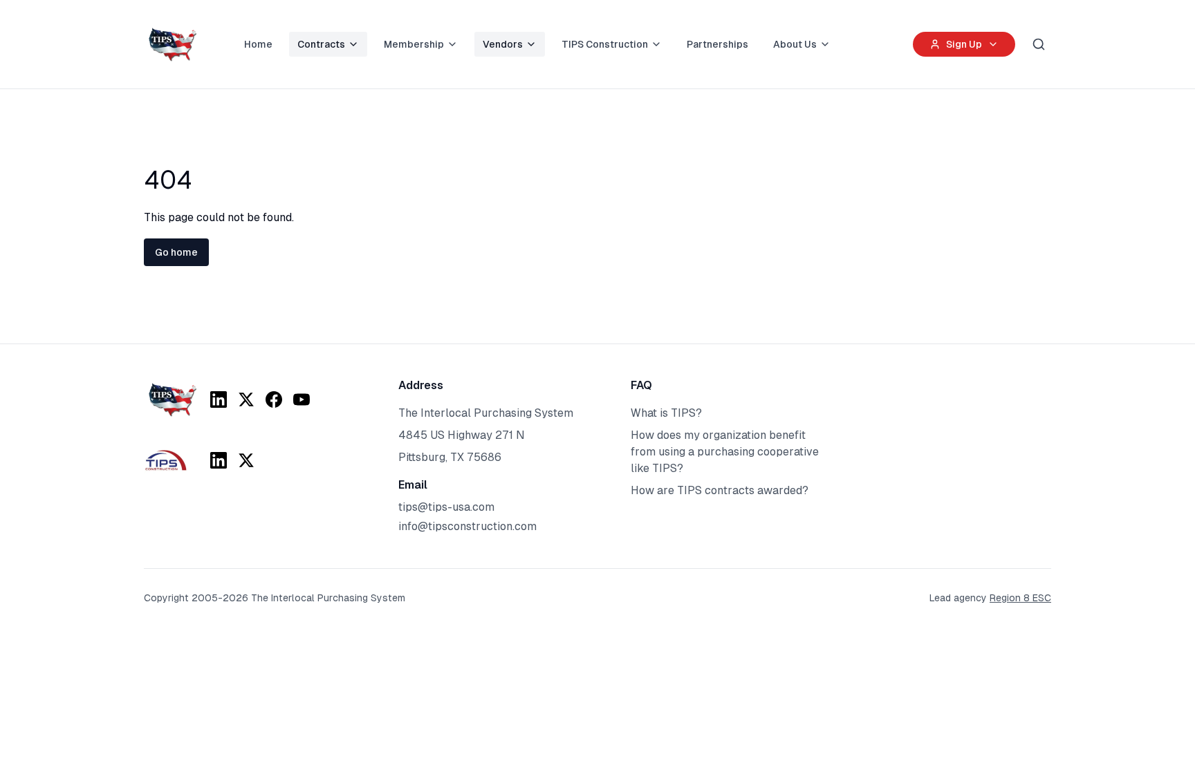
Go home (176, 252)
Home (258, 44)
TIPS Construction (605, 44)
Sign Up (964, 44)
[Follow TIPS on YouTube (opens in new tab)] (301, 399)
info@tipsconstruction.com (467, 526)
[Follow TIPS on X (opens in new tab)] (246, 399)
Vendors (503, 44)
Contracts (321, 44)
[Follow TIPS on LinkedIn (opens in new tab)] (218, 399)
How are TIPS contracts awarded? (719, 490)
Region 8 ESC (1020, 597)
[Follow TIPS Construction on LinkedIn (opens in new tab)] (218, 460)
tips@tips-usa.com (446, 507)
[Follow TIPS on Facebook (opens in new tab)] (274, 399)
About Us (795, 44)
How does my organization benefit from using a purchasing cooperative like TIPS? (725, 452)
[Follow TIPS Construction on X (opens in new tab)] (246, 460)
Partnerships (717, 44)
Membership (414, 44)
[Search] (1038, 44)
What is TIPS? (666, 413)
